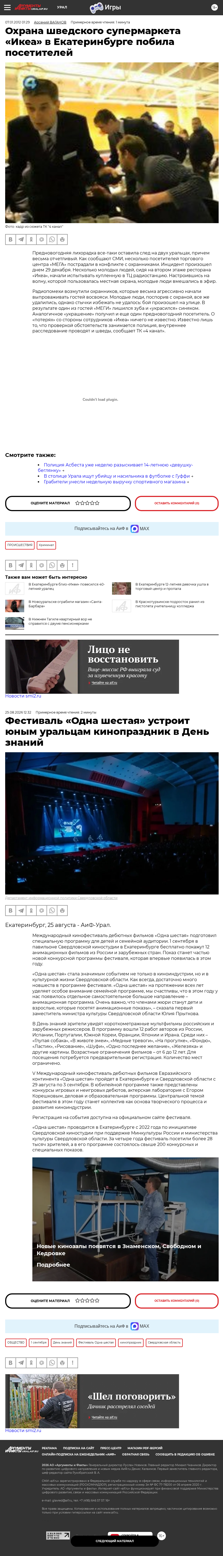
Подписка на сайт (78, 1448)
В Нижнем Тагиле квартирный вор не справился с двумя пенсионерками (60, 621)
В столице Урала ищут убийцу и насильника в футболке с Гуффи (117, 476)
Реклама (49, 1448)
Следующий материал (115, 1541)
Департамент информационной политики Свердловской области (61, 898)
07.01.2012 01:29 (17, 22)
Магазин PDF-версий (145, 1448)
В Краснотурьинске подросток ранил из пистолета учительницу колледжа (169, 604)
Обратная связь (135, 1454)
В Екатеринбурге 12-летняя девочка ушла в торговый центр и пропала (172, 586)
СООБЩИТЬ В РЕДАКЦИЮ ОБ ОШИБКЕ (185, 1454)
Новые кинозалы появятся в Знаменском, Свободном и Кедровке (119, 1250)
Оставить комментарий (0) (176, 503)
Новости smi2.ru (23, 696)
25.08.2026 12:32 (18, 712)
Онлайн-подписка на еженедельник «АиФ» (79, 1454)
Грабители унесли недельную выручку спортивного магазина (114, 481)
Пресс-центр (110, 1448)
